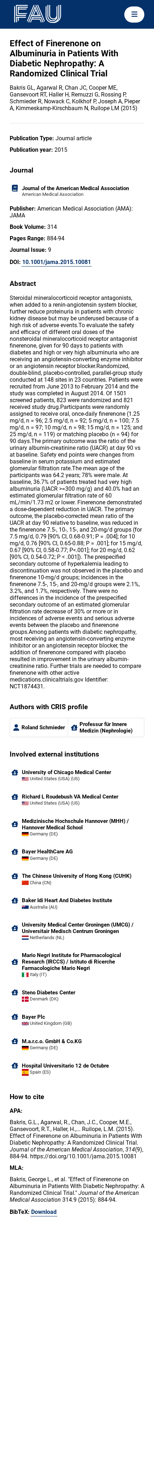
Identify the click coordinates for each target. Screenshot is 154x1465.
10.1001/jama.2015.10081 (56, 262)
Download (44, 1212)
